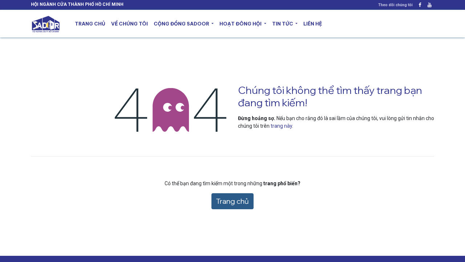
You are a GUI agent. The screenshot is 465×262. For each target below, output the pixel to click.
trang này (281, 126)
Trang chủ (232, 201)
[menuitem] (90, 24)
